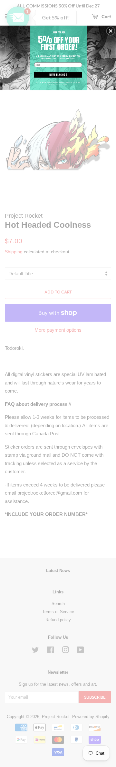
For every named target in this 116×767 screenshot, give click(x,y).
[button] (110, 31)
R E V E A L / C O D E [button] (57, 74)
